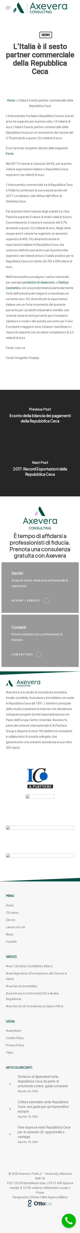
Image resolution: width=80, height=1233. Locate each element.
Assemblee (13, 1031)
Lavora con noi (15, 927)
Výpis (9, 1052)
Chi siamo (12, 913)
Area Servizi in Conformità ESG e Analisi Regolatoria (32, 996)
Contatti (11, 942)
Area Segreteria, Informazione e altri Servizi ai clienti (36, 976)
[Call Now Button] (69, 1221)
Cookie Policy (15, 1038)
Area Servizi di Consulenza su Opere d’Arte (34, 1006)
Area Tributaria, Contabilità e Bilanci (29, 966)
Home (11, 100)
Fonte (10, 154)
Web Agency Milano (54, 1197)
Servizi (10, 920)
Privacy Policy (15, 1045)
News (46, 35)
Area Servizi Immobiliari (21, 986)
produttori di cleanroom (38, 282)
